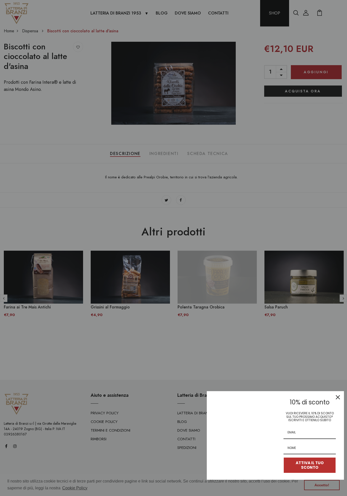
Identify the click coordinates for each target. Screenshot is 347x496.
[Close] (338, 397)
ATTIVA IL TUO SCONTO (310, 465)
